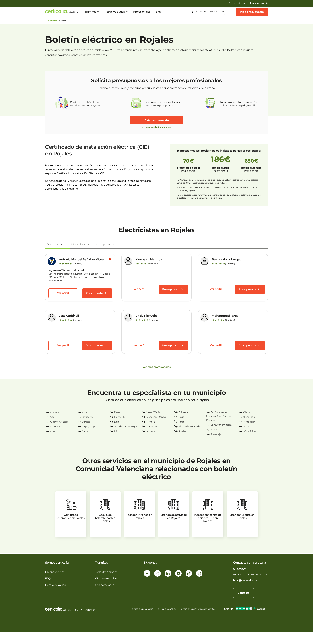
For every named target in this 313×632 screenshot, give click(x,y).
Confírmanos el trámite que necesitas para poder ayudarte (86, 104)
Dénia (117, 412)
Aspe (84, 412)
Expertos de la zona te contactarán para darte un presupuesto (162, 104)
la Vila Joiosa (249, 431)
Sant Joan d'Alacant (221, 424)
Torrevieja (216, 434)
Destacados (54, 244)
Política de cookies (166, 609)
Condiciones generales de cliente (196, 609)
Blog (159, 11)
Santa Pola (216, 429)
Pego (181, 417)
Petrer (182, 421)
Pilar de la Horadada (189, 426)
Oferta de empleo (106, 578)
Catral (85, 431)
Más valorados (80, 244)
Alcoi (52, 417)
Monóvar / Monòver (156, 417)
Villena (246, 412)
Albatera (54, 412)
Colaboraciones (104, 585)
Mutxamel (151, 426)
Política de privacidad (141, 609)
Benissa (86, 421)
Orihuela (183, 412)
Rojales (182, 431)
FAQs (48, 578)
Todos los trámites (106, 572)
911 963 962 (240, 569)
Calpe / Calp (88, 426)
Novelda (150, 431)
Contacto (243, 592)
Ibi (115, 431)
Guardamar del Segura (126, 426)
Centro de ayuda (55, 585)
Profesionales (141, 11)
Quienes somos (54, 572)
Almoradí (55, 426)
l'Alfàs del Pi (249, 421)
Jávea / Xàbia (153, 412)
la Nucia (247, 426)
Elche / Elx (119, 417)
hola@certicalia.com (246, 580)
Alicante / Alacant (59, 421)
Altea (52, 431)
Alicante (53, 20)
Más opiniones (105, 244)
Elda (116, 421)
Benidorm (87, 417)
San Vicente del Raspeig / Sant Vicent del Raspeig (219, 416)
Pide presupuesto (252, 11)
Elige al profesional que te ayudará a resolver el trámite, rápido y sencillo (238, 104)
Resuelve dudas (115, 11)
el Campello (249, 417)
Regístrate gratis (258, 3)
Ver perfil (63, 293)
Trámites (90, 11)
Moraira (150, 421)
